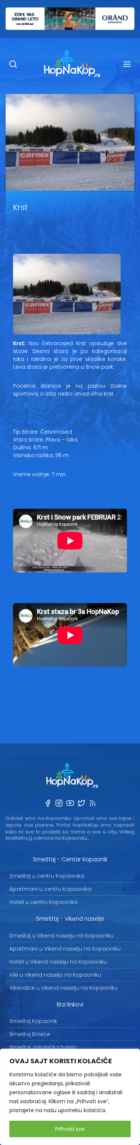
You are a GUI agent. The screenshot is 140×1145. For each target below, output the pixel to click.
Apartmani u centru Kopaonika (50, 889)
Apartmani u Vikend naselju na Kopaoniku (65, 948)
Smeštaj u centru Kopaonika (46, 876)
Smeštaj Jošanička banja (42, 1047)
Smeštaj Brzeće (29, 1034)
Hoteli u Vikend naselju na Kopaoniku (58, 961)
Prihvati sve (70, 1129)
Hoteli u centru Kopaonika (43, 902)
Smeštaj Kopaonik (33, 1021)
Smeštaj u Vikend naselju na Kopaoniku (61, 935)
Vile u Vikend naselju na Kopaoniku (55, 975)
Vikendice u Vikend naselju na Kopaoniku (63, 988)
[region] (70, 1097)
